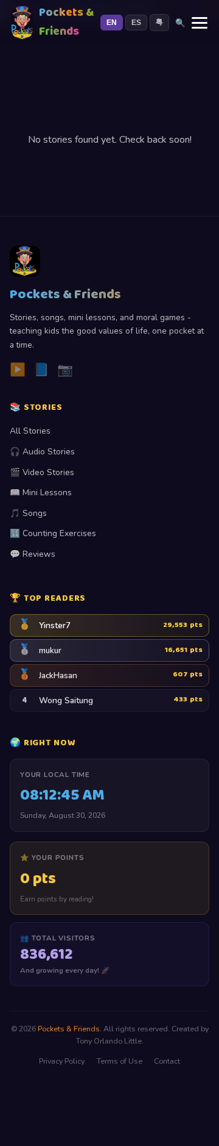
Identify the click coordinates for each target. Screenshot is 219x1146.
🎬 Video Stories (42, 472)
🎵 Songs (28, 513)
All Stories (30, 431)
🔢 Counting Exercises (53, 533)
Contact (167, 1061)
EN (111, 22)
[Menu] (199, 23)
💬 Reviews (32, 554)
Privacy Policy (62, 1061)
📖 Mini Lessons (41, 492)
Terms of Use (119, 1061)
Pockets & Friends (69, 1028)
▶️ (18, 369)
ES (136, 22)
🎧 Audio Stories (42, 451)
